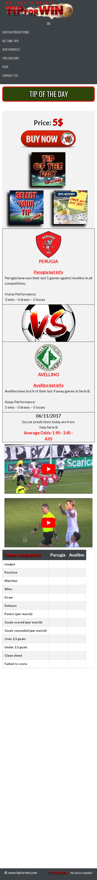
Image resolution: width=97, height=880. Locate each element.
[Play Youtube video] (48, 469)
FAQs (5, 66)
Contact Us (10, 75)
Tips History (10, 58)
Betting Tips (10, 40)
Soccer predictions (15, 32)
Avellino (48, 374)
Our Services (11, 49)
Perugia (48, 261)
